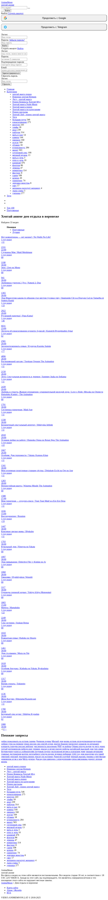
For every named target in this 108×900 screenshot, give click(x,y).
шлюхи (15, 178)
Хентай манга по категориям (26, 109)
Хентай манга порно (22, 107)
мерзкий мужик (19, 155)
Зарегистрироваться (11, 73)
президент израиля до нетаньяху (83, 744)
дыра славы (17, 190)
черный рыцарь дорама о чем (85, 756)
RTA (9, 893)
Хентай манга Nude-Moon (24, 104)
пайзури (16, 132)
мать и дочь (17, 157)
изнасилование (19, 122)
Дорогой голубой (61, 756)
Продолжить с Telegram (54, 27)
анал (14, 130)
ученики (16, 193)
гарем (15, 175)
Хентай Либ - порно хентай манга (28, 114)
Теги (14, 117)
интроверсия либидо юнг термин (24, 749)
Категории (12, 92)
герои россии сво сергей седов (38, 744)
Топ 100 (10, 208)
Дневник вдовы (43, 741)
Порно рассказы (20, 112)
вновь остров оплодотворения (78, 741)
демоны (16, 168)
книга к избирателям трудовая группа (32, 751)
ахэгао (15, 142)
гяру (14, 185)
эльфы (15, 127)
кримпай (16, 163)
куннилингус (18, 147)
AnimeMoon (7, 883)
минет (15, 150)
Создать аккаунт (15, 13)
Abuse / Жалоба (14, 890)
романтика (17, 170)
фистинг (16, 173)
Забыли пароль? (17, 40)
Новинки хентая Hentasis (24, 97)
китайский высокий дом (82, 749)
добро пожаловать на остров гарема (18, 741)
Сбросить (6, 84)
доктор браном (61, 744)
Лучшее (16, 232)
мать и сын (17, 135)
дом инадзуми (87, 754)
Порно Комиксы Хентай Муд (26, 102)
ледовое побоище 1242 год (67, 754)
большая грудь (19, 119)
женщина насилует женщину (26, 188)
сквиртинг (17, 180)
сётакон (16, 145)
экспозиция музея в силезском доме (68, 751)
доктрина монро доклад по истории (36, 756)
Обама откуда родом (81, 746)
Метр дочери (28, 759)
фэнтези (16, 165)
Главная (10, 89)
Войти (7, 11)
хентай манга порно (22, 94)
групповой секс (19, 152)
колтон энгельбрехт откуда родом (38, 754)
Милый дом (57, 741)
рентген (16, 124)
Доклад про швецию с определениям (53, 759)
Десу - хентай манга (22, 99)
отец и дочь (17, 160)
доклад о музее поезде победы (55, 749)
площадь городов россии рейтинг (17, 746)
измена (15, 137)
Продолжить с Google (54, 18)
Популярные (13, 210)
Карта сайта (12, 887)
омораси (16, 140)
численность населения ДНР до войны (52, 746)
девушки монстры (21, 183)
